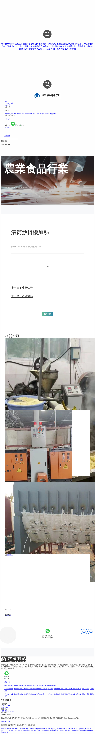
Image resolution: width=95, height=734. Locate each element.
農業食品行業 (27, 187)
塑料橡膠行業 (58, 689)
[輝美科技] (48, 98)
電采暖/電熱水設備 (20, 114)
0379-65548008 (5, 706)
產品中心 (7, 682)
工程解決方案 (8, 689)
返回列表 (47, 314)
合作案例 (19, 187)
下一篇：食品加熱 (22, 296)
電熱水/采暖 (85, 689)
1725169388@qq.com (7, 711)
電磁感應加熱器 (31, 114)
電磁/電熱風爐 (51, 114)
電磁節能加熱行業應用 (21, 689)
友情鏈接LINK (5, 721)
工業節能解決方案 (35, 689)
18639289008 (5, 707)
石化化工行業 (67, 689)
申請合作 (7, 119)
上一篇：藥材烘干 (22, 287)
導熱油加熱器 (9, 114)
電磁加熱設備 (41, 114)
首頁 (13, 187)
